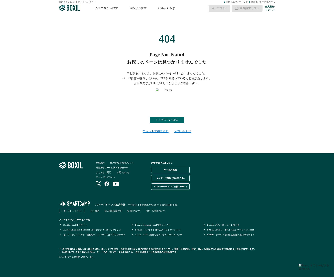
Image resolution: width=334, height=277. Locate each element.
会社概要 (94, 211)
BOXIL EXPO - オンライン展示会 (223, 225)
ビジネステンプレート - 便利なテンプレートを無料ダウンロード (94, 235)
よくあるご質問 (103, 172)
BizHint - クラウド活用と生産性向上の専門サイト (231, 235)
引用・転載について (155, 211)
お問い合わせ (182, 131)
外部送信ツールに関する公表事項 (112, 168)
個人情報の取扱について (122, 163)
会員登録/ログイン (270, 8)
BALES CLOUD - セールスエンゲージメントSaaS (231, 230)
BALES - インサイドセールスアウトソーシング (158, 230)
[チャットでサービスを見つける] (315, 269)
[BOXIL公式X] (98, 184)
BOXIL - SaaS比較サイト (75, 225)
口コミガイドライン (105, 177)
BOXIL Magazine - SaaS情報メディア (152, 225)
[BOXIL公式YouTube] (116, 184)
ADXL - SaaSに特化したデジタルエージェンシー (158, 235)
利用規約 (100, 163)
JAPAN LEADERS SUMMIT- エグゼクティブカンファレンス (92, 230)
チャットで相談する (155, 131)
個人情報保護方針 (113, 211)
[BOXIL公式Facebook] (106, 184)
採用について (133, 211)
